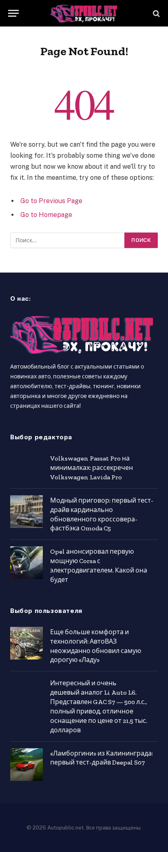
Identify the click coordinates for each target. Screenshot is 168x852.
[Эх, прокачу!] (84, 13)
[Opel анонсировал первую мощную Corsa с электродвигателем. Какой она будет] (26, 562)
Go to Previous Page (51, 201)
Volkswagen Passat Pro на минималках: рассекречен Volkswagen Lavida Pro (91, 467)
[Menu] (13, 13)
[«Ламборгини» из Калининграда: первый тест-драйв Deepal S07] (26, 764)
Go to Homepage (46, 215)
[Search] (155, 13)
